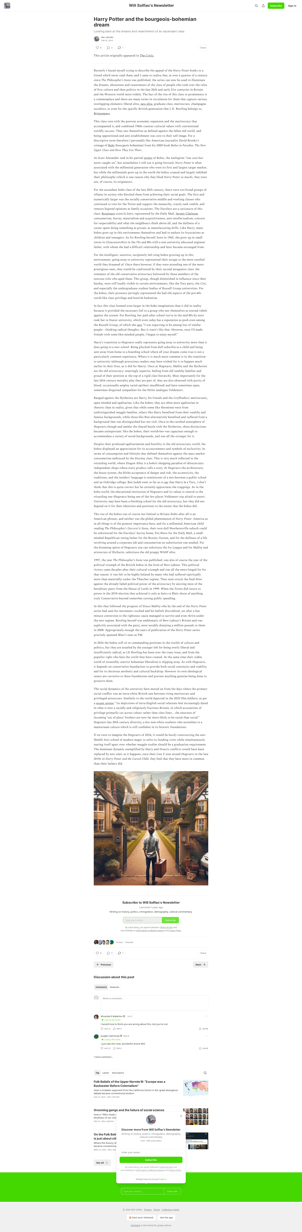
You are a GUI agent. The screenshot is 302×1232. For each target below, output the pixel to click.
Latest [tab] (105, 1072)
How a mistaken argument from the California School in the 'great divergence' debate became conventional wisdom (136, 1092)
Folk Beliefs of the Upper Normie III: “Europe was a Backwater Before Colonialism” (129, 1084)
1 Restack (129, 942)
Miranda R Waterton (112, 1016)
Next (198, 964)
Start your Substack (143, 1217)
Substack (135, 1225)
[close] (181, 1115)
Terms (157, 1209)
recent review (105, 703)
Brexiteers (108, 213)
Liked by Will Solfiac (112, 1020)
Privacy (148, 1209)
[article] (151, 1091)
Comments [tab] (101, 987)
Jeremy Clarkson (187, 213)
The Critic (147, 55)
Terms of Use (166, 1167)
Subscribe (276, 5)
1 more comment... (103, 1057)
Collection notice (170, 1209)
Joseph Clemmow (110, 1035)
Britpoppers (102, 113)
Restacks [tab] (114, 987)
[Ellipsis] (206, 1016)
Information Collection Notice (150, 1170)
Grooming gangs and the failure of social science (129, 1110)
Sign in (292, 5)
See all (100, 1162)
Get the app (166, 1217)
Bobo (111, 145)
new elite (146, 104)
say (166, 482)
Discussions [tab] (118, 1072)
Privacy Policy (174, 1170)
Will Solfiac (107, 37)
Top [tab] (97, 1072)
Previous (106, 964)
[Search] (256, 6)
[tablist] (107, 987)
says (139, 325)
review (148, 158)
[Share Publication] (263, 6)
